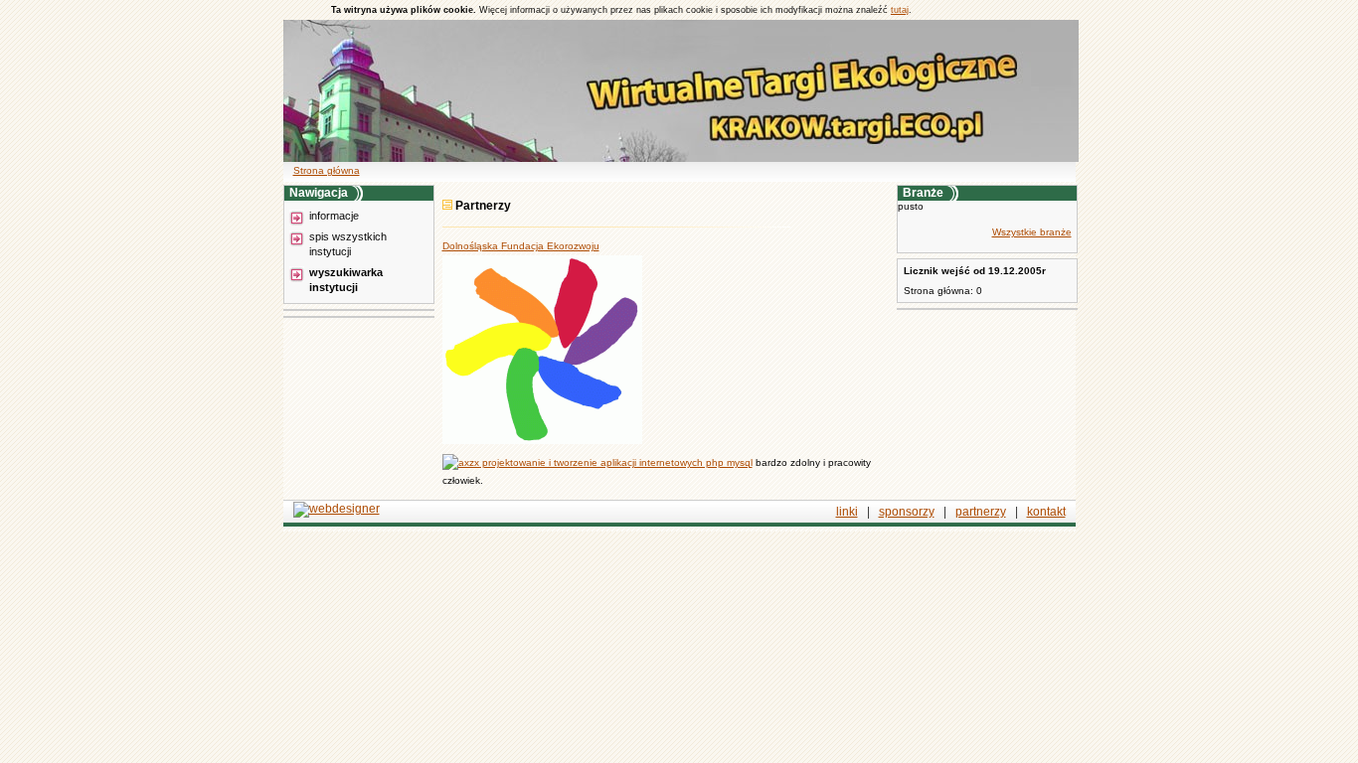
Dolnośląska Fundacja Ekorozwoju (520, 245)
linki (847, 512)
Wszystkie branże (1032, 232)
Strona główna (326, 170)
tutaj (900, 10)
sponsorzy (906, 512)
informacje (334, 216)
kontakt (1046, 512)
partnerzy (980, 512)
